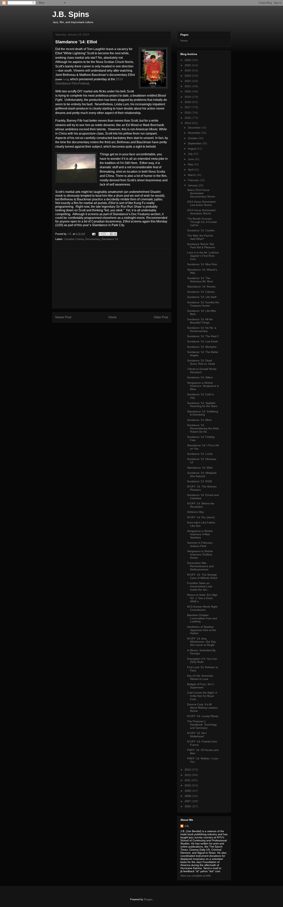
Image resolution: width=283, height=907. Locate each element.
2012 (188, 775)
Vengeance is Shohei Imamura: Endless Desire (200, 554)
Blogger (148, 899)
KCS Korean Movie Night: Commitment (202, 608)
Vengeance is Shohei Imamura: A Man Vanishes (200, 534)
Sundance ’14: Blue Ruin (202, 264)
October (193, 138)
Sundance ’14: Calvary (201, 291)
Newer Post (63, 317)
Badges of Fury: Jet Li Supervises (200, 686)
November (194, 132)
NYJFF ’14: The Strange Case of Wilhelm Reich (202, 576)
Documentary (92, 239)
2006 (188, 806)
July (190, 153)
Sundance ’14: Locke (200, 453)
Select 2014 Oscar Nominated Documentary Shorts (201, 193)
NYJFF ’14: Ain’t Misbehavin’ (197, 734)
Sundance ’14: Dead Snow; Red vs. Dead (201, 362)
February (194, 180)
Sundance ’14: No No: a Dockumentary (201, 329)
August (192, 148)
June (191, 159)
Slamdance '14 (109, 239)
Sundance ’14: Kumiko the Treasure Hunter (203, 304)
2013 (188, 769)
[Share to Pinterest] (115, 234)
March (192, 174)
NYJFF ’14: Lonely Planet (202, 716)
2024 (188, 70)
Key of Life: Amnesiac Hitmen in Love (200, 677)
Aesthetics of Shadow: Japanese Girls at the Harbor (201, 630)
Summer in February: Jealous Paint (200, 544)
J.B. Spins (70, 14)
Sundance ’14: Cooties (201, 230)
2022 (188, 81)
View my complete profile (195, 875)
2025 (188, 65)
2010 (188, 785)
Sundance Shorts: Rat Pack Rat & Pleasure (201, 245)
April (191, 169)
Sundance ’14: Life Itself (201, 296)
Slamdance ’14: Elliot (200, 467)
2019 (188, 96)
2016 (188, 112)
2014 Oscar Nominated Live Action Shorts (201, 203)
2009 (188, 790)
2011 (188, 780)
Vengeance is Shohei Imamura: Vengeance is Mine (203, 386)
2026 (188, 60)
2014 (188, 123)
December (194, 127)
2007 (188, 801)
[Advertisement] (111, 278)
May (191, 164)
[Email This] (100, 234)
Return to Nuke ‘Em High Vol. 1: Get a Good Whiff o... (202, 598)
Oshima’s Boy (195, 511)
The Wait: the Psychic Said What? (200, 237)
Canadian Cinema (74, 239)
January (193, 185)
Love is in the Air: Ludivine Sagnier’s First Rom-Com (203, 256)
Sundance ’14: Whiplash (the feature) (202, 474)
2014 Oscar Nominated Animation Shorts (201, 212)
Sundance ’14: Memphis (202, 346)
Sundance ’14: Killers (200, 377)
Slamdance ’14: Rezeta (201, 286)
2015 (188, 117)
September (195, 143)
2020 (188, 91)
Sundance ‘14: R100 (199, 481)
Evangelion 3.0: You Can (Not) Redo (202, 660)
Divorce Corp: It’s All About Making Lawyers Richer (202, 707)
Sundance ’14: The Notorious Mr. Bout (200, 280)
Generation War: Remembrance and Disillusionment (200, 566)
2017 (188, 107)
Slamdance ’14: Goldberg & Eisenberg (202, 413)
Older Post (161, 317)
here (65, 79)
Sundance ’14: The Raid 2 (203, 336)
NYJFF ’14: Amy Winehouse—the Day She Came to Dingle (201, 642)
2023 (188, 75)
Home (112, 317)
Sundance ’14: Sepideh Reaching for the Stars (202, 404)
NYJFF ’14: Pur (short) (201, 517)
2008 (188, 795)
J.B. (186, 826)
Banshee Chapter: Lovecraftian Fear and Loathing (202, 618)
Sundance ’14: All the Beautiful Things (200, 321)
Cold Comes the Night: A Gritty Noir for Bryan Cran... (202, 696)
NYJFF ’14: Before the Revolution (200, 505)
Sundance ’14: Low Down (202, 341)
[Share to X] (108, 234)
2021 (188, 86)
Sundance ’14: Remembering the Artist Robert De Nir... (203, 428)
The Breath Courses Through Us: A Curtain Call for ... (202, 222)
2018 (188, 102)
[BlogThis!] (104, 234)
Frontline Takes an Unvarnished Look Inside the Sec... (199, 586)
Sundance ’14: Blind (199, 419)
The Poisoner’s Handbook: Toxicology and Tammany (202, 724)
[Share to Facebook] (111, 234)
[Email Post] (93, 233)
